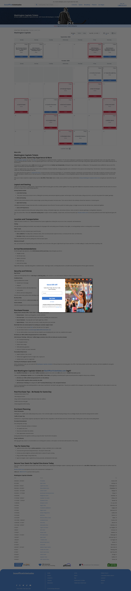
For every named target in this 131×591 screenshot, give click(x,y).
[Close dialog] (90, 280)
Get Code (52, 298)
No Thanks (52, 301)
